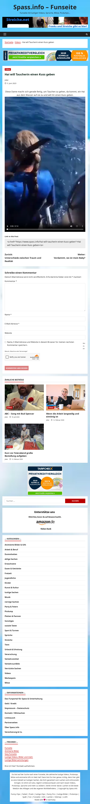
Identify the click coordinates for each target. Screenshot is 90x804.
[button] (4, 34)
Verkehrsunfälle (12, 663)
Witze (7, 682)
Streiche (8, 640)
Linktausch (10, 718)
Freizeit (8, 573)
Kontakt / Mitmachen (15, 713)
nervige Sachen (12, 602)
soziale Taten (11, 625)
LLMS (65, 797)
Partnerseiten (11, 722)
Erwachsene (10, 563)
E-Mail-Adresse (12, 323)
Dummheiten (11, 554)
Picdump (9, 611)
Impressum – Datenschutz (17, 708)
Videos (18, 42)
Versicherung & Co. (13, 732)
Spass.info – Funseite (45, 7)
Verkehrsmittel (12, 659)
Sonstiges (9, 621)
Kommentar (11, 281)
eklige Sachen (11, 559)
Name (8, 314)
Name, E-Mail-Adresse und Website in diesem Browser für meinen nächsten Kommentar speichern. (40, 343)
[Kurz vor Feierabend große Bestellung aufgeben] (24, 437)
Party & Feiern (11, 606)
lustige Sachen (11, 592)
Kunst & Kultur (12, 587)
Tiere (7, 644)
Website (8, 333)
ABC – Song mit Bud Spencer (19, 413)
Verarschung (11, 654)
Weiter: (69, 256)
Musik (7, 597)
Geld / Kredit (10, 703)
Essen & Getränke (13, 568)
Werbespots (10, 678)
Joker (7, 80)
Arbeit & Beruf (11, 549)
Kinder (8, 583)
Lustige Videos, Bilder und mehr (19, 757)
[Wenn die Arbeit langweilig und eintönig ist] (65, 397)
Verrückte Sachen (13, 668)
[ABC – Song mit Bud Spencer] (24, 397)
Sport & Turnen (12, 630)
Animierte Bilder (12, 751)
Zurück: (23, 258)
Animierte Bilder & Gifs (15, 544)
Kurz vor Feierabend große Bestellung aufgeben (19, 454)
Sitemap (58, 797)
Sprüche (8, 635)
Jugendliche (10, 578)
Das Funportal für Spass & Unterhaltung (23, 698)
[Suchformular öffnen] (87, 34)
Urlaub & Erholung (13, 649)
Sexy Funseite (11, 754)
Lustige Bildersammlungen (16, 760)
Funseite (8, 748)
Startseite (9, 42)
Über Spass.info (12, 727)
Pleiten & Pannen (13, 616)
